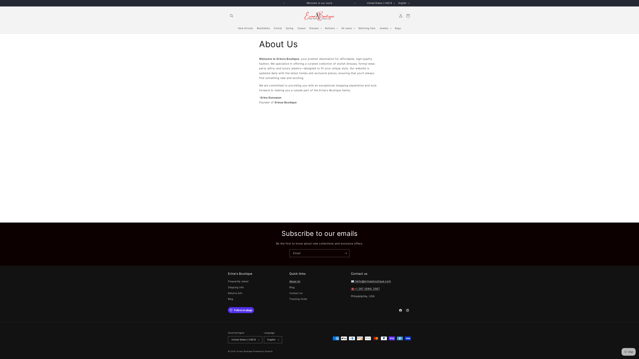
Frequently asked (238, 281)
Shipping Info (236, 287)
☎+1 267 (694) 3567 (365, 288)
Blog (230, 299)
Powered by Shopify (263, 351)
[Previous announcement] (284, 3)
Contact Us (296, 293)
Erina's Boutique (244, 351)
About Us (294, 281)
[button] (231, 15)
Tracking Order (298, 299)
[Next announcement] (355, 3)
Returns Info (235, 293)
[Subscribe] (345, 253)
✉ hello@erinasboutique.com (371, 281)
